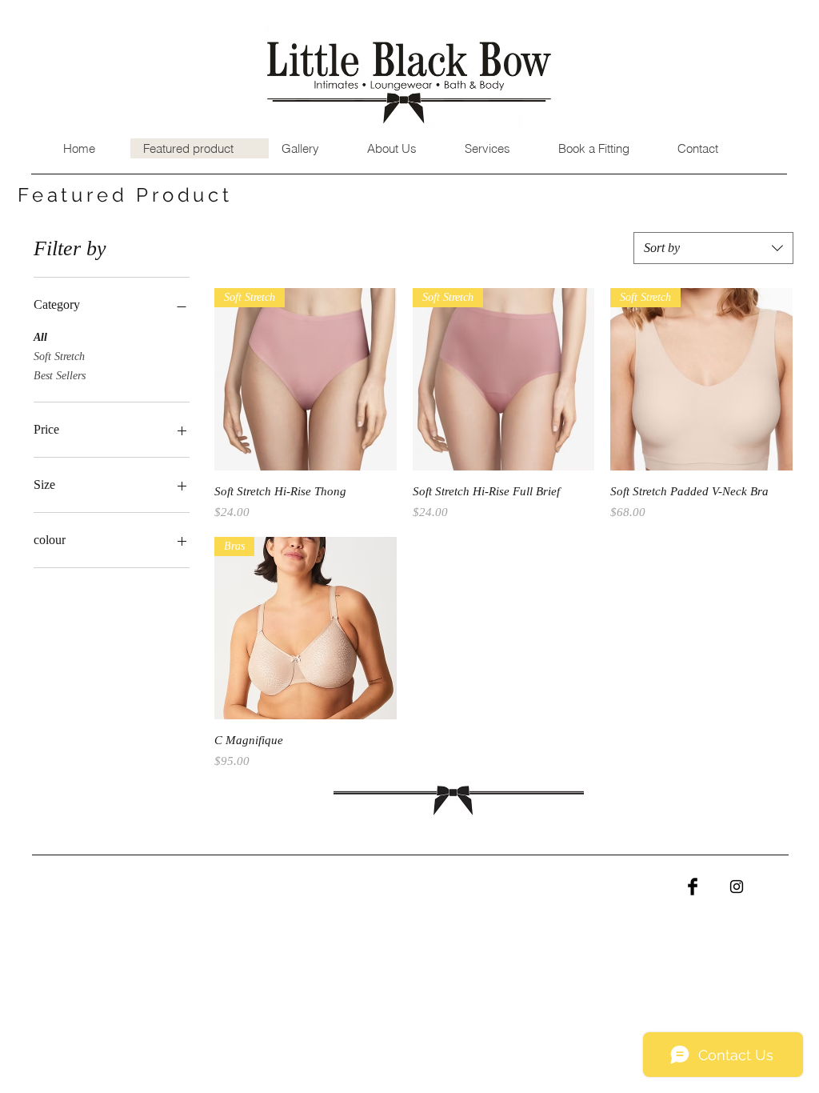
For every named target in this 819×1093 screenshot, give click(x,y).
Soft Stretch (59, 356)
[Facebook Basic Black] (692, 886)
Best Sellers (60, 376)
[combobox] (713, 248)
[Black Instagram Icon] (736, 886)
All (40, 337)
